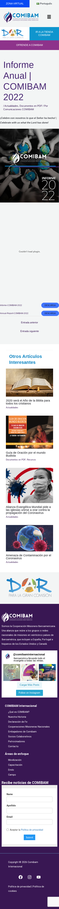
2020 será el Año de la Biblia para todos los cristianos (28, 402)
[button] (49, 17)
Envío (11, 769)
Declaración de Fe (17, 721)
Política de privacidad (20, 886)
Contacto (13, 746)
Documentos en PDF (31, 106)
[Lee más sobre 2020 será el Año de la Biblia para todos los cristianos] (29, 382)
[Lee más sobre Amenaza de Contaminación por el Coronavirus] (29, 538)
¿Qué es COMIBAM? (19, 711)
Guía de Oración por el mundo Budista (26, 454)
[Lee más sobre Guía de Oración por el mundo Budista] (29, 432)
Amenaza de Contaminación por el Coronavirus (28, 557)
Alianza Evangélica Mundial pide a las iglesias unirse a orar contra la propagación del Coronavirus (28, 510)
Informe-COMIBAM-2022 (11, 305)
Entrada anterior (29, 322)
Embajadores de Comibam (22, 731)
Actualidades (11, 106)
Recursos (31, 459)
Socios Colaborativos (19, 736)
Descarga (50, 305)
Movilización (14, 759)
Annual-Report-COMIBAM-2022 (14, 313)
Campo (12, 774)
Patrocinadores (16, 741)
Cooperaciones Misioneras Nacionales (29, 726)
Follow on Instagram (29, 692)
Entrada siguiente (29, 331)
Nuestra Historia (17, 716)
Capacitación (15, 764)
